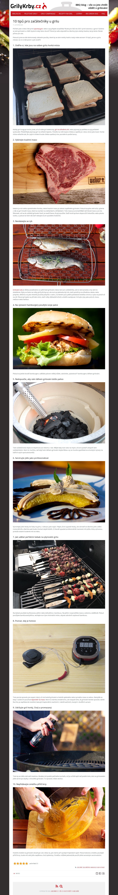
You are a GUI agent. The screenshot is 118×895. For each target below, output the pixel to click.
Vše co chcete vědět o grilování (69, 891)
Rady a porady (101, 867)
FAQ (103, 14)
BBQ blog (16, 14)
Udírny (79, 14)
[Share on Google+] (103, 874)
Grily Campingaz (48, 14)
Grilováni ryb (17, 290)
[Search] (61, 887)
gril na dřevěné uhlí (62, 129)
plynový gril (38, 29)
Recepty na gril (66, 14)
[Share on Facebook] (100, 874)
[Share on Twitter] (97, 874)
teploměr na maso (38, 700)
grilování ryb (86, 867)
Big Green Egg (92, 14)
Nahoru (17, 873)
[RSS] (57, 887)
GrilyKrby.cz (54, 891)
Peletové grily (30, 14)
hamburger (93, 867)
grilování (79, 867)
